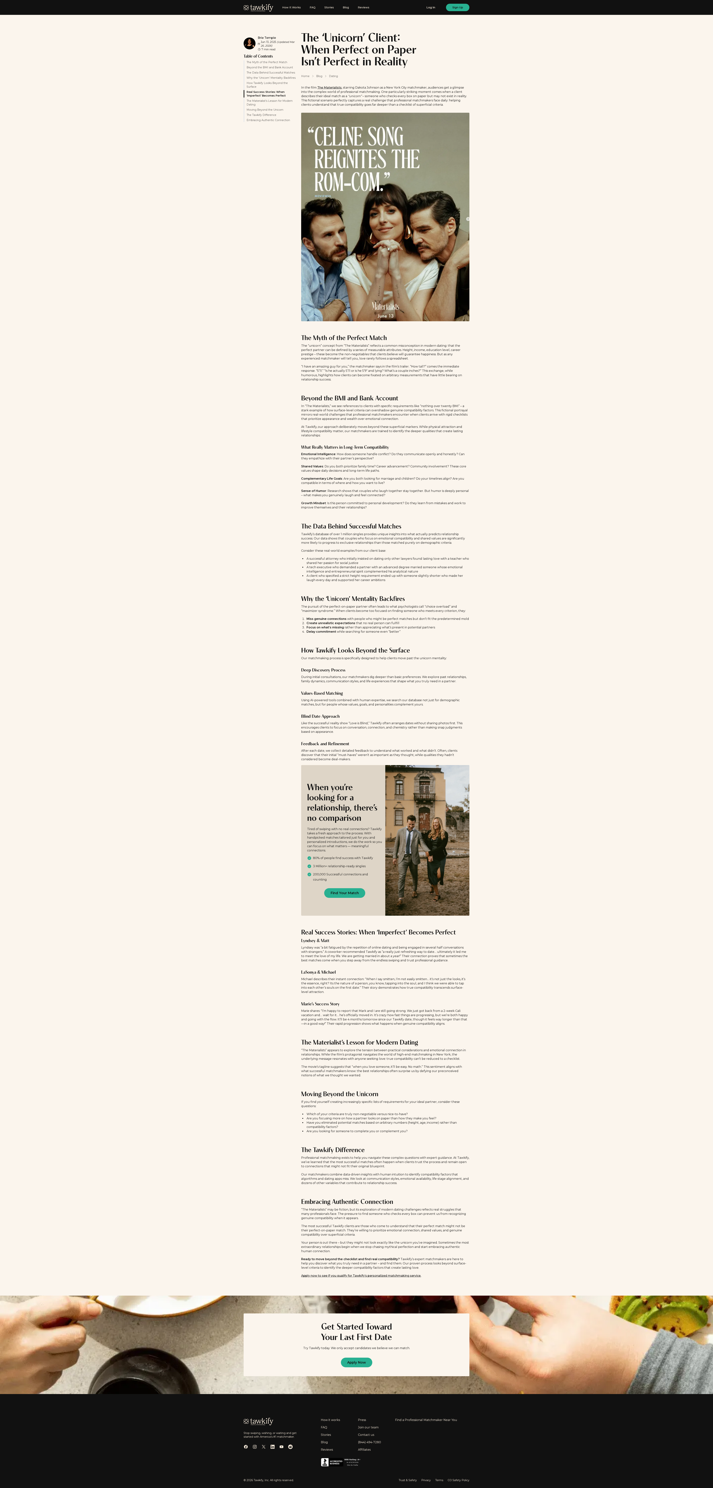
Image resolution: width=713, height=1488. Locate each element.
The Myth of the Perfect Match (267, 62)
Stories (329, 7)
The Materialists (329, 87)
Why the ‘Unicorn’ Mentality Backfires (271, 77)
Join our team (368, 1427)
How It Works (291, 7)
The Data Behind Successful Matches (271, 72)
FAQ (312, 7)
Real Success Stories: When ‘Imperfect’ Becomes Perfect (266, 93)
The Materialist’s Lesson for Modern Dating (270, 102)
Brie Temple (267, 38)
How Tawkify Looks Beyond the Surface (267, 84)
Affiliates (364, 1449)
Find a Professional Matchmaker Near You (426, 1420)
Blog (346, 7)
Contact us (366, 1435)
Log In (431, 7)
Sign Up (457, 7)
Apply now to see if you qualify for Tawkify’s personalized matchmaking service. (361, 1275)
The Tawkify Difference (261, 115)
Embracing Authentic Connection (268, 120)
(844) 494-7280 (369, 1442)
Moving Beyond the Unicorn (265, 109)
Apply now (356, 1362)
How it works (330, 1420)
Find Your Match (345, 893)
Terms (439, 1480)
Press (362, 1420)
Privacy (426, 1480)
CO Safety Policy (458, 1480)
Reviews (363, 7)
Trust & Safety (408, 1480)
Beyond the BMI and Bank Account (270, 67)
